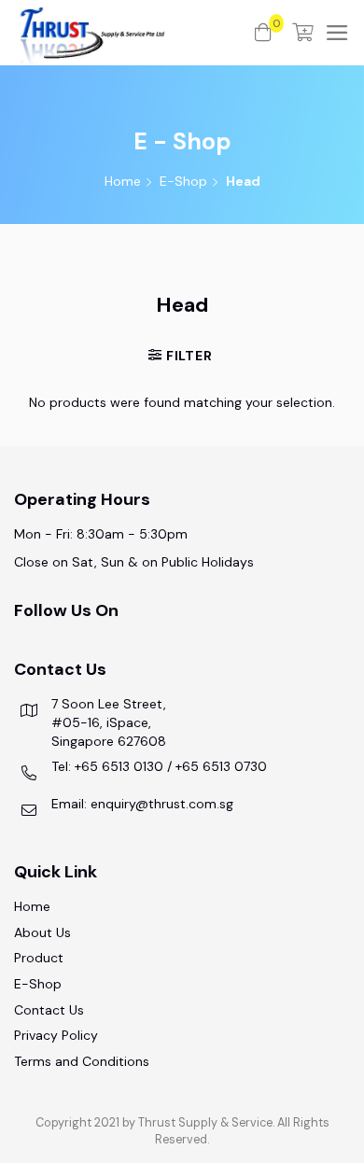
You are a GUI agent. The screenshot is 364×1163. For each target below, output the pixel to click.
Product (38, 957)
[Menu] (337, 32)
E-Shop (183, 181)
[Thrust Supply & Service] (134, 32)
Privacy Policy (56, 1035)
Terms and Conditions (81, 1061)
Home (123, 181)
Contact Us (49, 1010)
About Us (42, 932)
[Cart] (303, 32)
